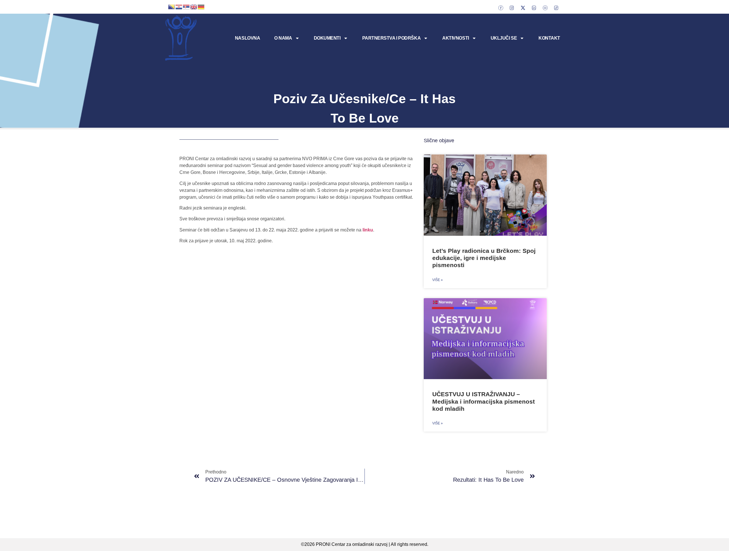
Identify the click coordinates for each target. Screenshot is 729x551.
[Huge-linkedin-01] (534, 8)
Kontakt (549, 38)
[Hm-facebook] (500, 8)
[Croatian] (179, 6)
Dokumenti (327, 38)
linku (368, 229)
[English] (194, 6)
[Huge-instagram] (512, 8)
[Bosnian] (171, 6)
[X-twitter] (523, 8)
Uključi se (504, 38)
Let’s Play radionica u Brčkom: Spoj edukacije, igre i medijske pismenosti (484, 257)
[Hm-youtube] (545, 8)
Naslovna (247, 38)
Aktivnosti (455, 38)
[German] (201, 6)
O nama (283, 38)
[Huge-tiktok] (556, 8)
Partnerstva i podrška (391, 38)
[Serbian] (186, 6)
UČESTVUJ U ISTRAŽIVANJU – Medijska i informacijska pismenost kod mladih (483, 401)
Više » (437, 280)
